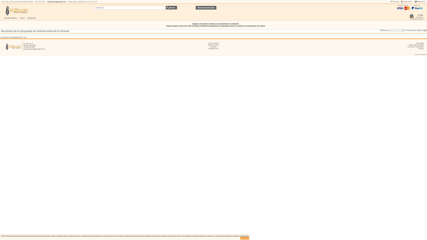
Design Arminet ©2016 (420, 54)
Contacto (396, 1)
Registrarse (421, 1)
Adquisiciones (213, 48)
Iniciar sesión (407, 1)
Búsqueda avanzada (206, 8)
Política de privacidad (416, 45)
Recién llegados (10, 18)
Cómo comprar (213, 43)
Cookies (421, 48)
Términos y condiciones (415, 47)
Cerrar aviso (244, 238)
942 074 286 (41, 2)
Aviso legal (420, 43)
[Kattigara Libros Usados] (17, 11)
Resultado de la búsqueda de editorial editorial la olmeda (35, 31)
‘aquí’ (247, 236)
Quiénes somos (213, 45)
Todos (22, 18)
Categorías (31, 18)
